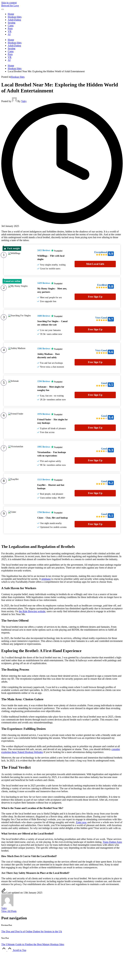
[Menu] (2, 9)
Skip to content (9, 2)
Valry (4, 908)
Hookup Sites (18, 76)
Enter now (81, 822)
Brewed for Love (10, 5)
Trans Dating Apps (112, 842)
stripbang (46, 579)
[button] (8, 911)
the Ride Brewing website (32, 611)
